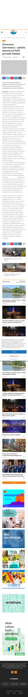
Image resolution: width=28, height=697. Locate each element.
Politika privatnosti (14, 359)
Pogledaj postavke (14, 356)
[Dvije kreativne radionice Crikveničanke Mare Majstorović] (14, 445)
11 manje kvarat (12, 684)
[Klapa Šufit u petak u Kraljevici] (14, 426)
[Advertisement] (14, 15)
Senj (5, 37)
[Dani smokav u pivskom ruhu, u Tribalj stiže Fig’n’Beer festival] (14, 291)
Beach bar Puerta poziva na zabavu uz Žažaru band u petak (13, 414)
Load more (14, 482)
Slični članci (22, 281)
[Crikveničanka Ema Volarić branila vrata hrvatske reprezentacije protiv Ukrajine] (14, 466)
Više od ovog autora (20, 282)
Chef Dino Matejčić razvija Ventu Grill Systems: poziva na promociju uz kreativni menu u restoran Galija (13, 321)
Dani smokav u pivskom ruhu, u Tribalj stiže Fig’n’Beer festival (14, 301)
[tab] (22, 281)
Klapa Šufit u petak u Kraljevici (11, 434)
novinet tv (3, 684)
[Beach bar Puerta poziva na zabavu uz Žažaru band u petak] (14, 333)
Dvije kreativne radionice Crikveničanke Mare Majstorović (12, 454)
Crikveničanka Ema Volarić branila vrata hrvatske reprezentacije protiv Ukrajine (13, 475)
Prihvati (14, 351)
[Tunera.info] (13, 32)
